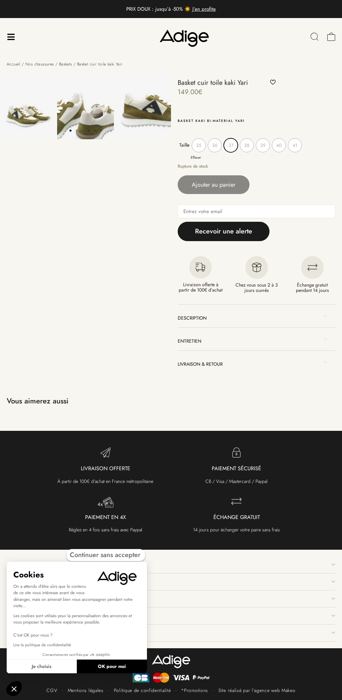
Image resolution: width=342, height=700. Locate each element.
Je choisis (41, 666)
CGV (51, 690)
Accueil (13, 64)
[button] (70, 131)
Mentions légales (86, 690)
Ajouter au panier (213, 184)
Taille (184, 145)
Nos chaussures (39, 64)
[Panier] (331, 37)
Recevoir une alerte (223, 231)
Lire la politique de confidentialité (42, 645)
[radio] (198, 145)
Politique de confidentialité (142, 690)
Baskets (65, 64)
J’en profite (204, 9)
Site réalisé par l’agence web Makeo (257, 690)
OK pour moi (112, 666)
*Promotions (194, 690)
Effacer (196, 157)
